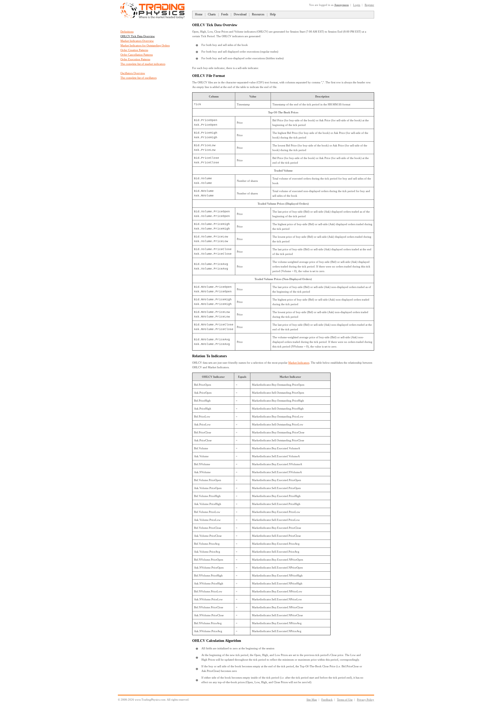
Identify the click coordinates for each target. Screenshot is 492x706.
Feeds (224, 14)
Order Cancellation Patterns (136, 54)
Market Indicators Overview (137, 40)
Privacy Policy (365, 699)
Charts (212, 14)
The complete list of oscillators (138, 77)
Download (240, 14)
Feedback (327, 699)
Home (198, 14)
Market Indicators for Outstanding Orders (145, 45)
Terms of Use (345, 699)
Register (369, 4)
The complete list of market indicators (142, 63)
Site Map (311, 699)
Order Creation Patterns (134, 50)
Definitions (127, 31)
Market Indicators (298, 362)
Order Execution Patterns (135, 59)
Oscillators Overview (132, 73)
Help (273, 14)
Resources (258, 14)
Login (356, 4)
